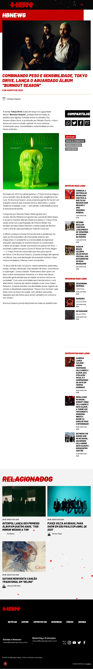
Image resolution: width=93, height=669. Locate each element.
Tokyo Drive (71, 149)
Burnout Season (73, 145)
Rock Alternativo (75, 141)
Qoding (88, 664)
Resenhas (56, 622)
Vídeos (69, 622)
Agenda (82, 622)
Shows (24, 622)
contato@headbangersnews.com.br (15, 642)
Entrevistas (40, 622)
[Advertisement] (77, 167)
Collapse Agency (13, 99)
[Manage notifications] (5, 664)
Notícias (70, 137)
